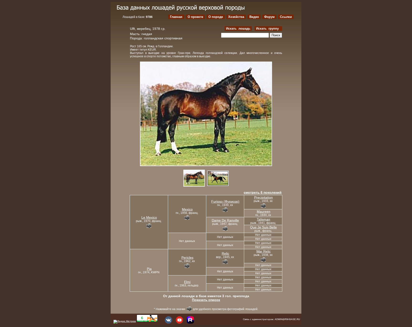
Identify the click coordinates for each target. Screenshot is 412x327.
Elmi (187, 282)
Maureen (263, 211)
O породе (215, 17)
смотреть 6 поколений (263, 192)
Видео (254, 17)
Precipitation (263, 197)
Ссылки (286, 17)
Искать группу (268, 28)
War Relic (263, 251)
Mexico (187, 209)
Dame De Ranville (225, 220)
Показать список (206, 300)
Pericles (187, 257)
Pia (149, 269)
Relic (225, 253)
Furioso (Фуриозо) (225, 201)
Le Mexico (149, 217)
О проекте (195, 17)
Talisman (263, 219)
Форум (269, 17)
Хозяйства (236, 17)
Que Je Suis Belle (263, 227)
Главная (176, 17)
